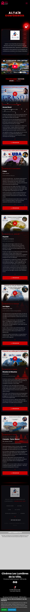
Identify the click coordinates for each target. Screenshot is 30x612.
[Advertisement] (15, 553)
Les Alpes (17, 509)
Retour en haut (16, 520)
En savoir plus (12, 609)
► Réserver (15, 142)
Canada (22, 513)
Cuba (9, 509)
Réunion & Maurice (11, 513)
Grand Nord (10, 505)
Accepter (4, 609)
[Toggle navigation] (26, 3)
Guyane (19, 505)
